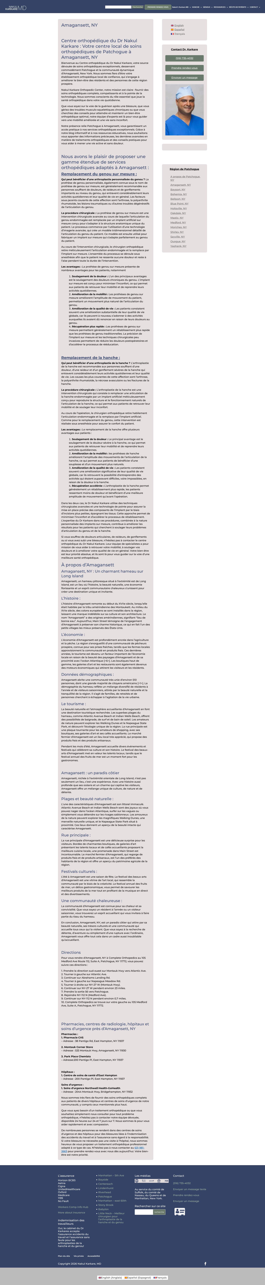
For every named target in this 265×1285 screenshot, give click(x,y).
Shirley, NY (177, 232)
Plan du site (64, 1256)
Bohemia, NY (178, 194)
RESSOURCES (220, 7)
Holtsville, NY (178, 208)
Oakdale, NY (178, 213)
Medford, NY (178, 222)
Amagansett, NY (180, 184)
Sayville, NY (177, 236)
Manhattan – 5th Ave (111, 1175)
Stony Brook (105, 1205)
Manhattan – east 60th (112, 1200)
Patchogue (105, 1196)
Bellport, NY (177, 199)
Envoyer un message (184, 77)
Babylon (103, 1209)
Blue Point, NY (179, 203)
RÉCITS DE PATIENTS (237, 7)
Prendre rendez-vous (158, 7)
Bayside (103, 1179)
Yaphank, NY (178, 246)
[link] (99, 174)
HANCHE (195, 7)
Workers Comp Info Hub (73, 1207)
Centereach (105, 1183)
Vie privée (79, 1256)
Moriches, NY (178, 227)
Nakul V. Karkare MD (180, 7)
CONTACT (254, 7)
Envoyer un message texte (189, 1189)
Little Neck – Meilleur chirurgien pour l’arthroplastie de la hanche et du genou (111, 1218)
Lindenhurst (105, 1188)
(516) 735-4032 (184, 58)
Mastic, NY (177, 217)
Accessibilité (94, 1256)
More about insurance (71, 1212)
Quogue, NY (178, 241)
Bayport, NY (177, 189)
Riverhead (104, 1192)
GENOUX (206, 7)
